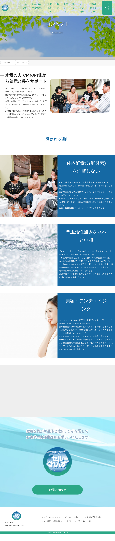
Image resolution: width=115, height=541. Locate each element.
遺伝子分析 (66, 8)
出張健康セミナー (93, 8)
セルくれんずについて (37, 6)
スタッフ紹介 (82, 8)
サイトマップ (71, 521)
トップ (44, 517)
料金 (73, 6)
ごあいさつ (25, 8)
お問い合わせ (57, 489)
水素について (50, 8)
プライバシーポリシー (85, 521)
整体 (58, 6)
